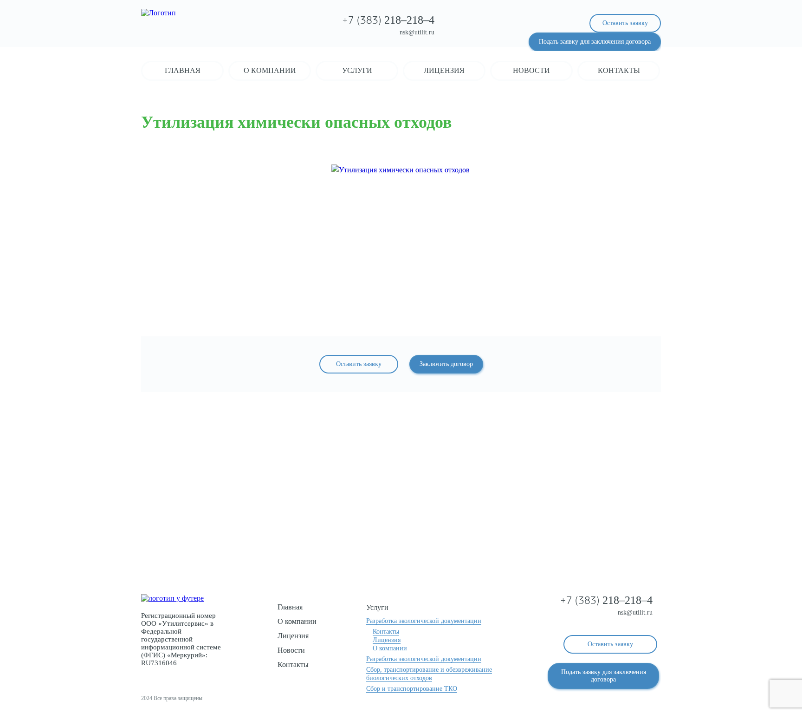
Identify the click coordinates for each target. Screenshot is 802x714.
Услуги (357, 70)
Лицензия (444, 70)
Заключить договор (446, 363)
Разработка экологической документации (423, 620)
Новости (531, 70)
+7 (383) (388, 20)
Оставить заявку (625, 23)
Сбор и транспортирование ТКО (411, 688)
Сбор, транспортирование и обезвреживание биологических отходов (429, 673)
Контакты (619, 70)
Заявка (401, 526)
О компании (270, 70)
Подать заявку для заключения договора (595, 41)
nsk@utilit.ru (417, 32)
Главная (182, 70)
